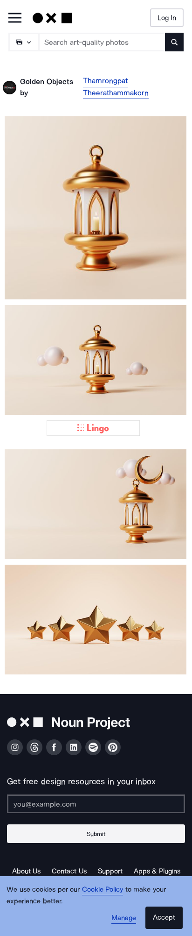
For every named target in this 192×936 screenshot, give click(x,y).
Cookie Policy (102, 889)
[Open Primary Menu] (14, 18)
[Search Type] (23, 42)
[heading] (96, 207)
